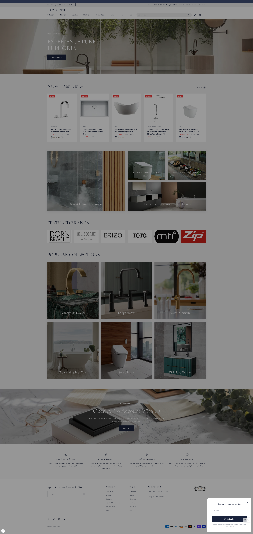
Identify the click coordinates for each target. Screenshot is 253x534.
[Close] (247, 502)
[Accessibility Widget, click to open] (3, 531)
